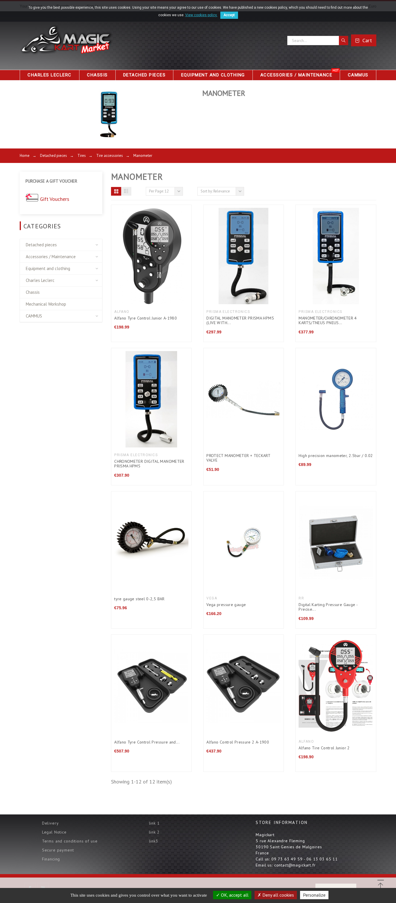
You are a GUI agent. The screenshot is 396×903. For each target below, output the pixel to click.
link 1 (154, 823)
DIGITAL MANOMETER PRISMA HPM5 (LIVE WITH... (240, 320)
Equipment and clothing (48, 268)
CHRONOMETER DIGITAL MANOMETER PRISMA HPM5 (149, 464)
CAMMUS (34, 316)
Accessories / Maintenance (51, 256)
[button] (116, 191)
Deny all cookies (277, 895)
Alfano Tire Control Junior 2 (324, 747)
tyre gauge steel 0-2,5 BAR (139, 598)
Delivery (50, 823)
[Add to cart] (243, 399)
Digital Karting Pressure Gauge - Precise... (328, 607)
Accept (229, 15)
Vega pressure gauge (226, 604)
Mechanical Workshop (46, 304)
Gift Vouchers (54, 199)
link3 (153, 841)
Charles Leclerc (40, 280)
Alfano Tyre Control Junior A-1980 (145, 318)
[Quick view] (136, 255)
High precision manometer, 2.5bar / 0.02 (336, 455)
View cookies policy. (201, 15)
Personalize (314, 895)
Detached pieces (41, 244)
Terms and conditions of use (70, 841)
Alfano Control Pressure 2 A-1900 (237, 742)
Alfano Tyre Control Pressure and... (146, 742)
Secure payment (58, 850)
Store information (282, 822)
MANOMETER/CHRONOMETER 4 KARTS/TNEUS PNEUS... (328, 320)
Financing (51, 859)
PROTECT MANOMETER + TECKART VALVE (238, 458)
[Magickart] (66, 40)
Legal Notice (54, 832)
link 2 (154, 832)
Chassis (33, 292)
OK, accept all (234, 895)
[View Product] (151, 256)
